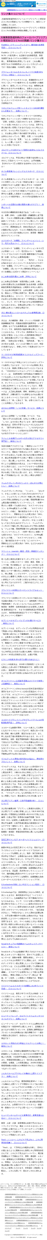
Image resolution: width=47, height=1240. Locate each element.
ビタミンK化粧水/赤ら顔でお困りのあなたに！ (20, 659)
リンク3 (33, 1228)
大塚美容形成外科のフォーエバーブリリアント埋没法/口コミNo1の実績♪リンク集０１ (27, 10)
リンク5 (7, 1231)
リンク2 (25, 1228)
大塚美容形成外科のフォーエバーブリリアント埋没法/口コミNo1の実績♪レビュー (24, 1217)
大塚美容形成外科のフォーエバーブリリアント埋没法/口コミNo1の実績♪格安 (23, 1204)
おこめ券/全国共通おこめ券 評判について (19, 277)
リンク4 (39, 1228)
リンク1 (18, 1228)
